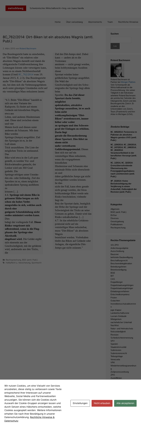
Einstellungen (80, 403)
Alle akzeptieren (125, 403)
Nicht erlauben (102, 403)
